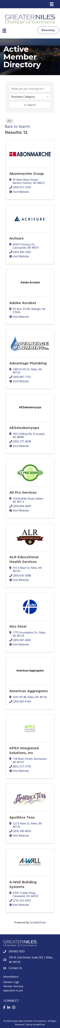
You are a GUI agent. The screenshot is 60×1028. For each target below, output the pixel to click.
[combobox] (30, 97)
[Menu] (52, 4)
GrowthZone (38, 922)
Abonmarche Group (26, 174)
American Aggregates (28, 691)
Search (31, 105)
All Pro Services (23, 492)
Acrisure (16, 238)
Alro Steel (17, 626)
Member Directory (13, 986)
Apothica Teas (22, 817)
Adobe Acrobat (22, 303)
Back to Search (17, 126)
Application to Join (13, 990)
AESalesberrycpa (24, 428)
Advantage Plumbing (28, 363)
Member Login (11, 982)
